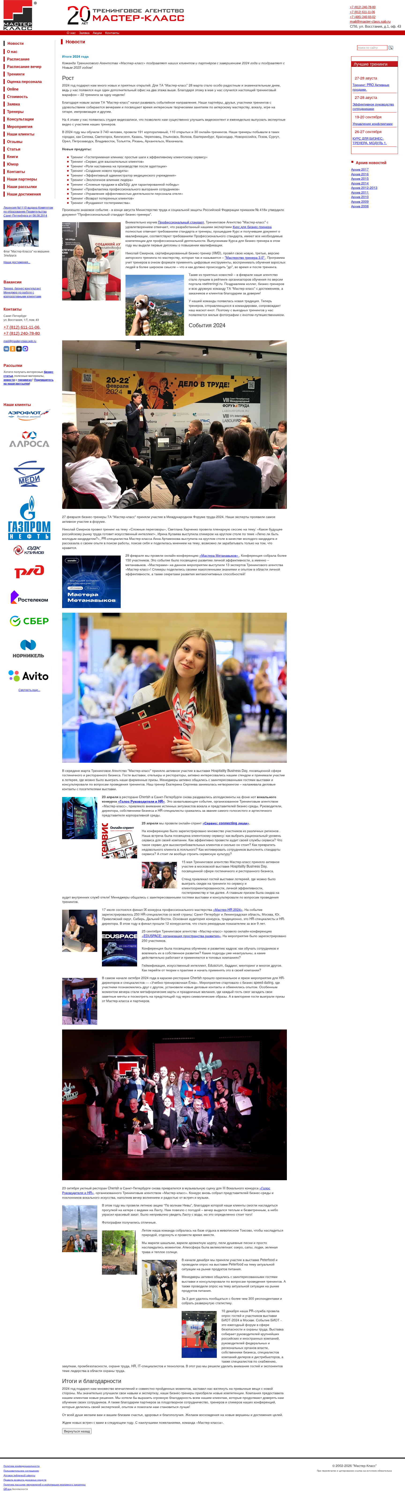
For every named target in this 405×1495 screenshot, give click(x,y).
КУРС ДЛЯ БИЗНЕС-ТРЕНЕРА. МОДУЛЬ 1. (369, 140)
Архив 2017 (360, 169)
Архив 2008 (360, 206)
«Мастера (207, 555)
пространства (194, 935)
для (244, 226)
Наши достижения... (17, 262)
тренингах (25, 380)
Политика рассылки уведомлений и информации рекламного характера (45, 1484)
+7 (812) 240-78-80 (362, 7)
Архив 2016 (360, 174)
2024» (238, 909)
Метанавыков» (227, 555)
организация (173, 935)
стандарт (197, 222)
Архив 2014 (360, 183)
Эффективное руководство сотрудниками (373, 106)
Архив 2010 (360, 196)
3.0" (262, 257)
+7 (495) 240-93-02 (362, 17)
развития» (213, 935)
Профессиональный (174, 222)
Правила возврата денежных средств (25, 1479)
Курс (237, 226)
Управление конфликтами (372, 123)
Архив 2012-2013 (364, 187)
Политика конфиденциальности (22, 1466)
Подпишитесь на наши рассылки (28, 382)
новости (9, 380)
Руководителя (73, 1192)
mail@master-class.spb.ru (370, 21)
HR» (90, 1192)
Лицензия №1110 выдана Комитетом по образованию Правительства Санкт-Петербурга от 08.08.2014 (28, 211)
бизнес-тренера (259, 226)
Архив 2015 (360, 178)
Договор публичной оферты (19, 1475)
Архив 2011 (360, 192)
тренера (252, 257)
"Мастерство (235, 257)
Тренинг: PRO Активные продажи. (370, 87)
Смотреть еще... (29, 690)
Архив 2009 (360, 201)
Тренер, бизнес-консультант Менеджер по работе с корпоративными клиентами (22, 292)
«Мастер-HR (223, 909)
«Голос (264, 1188)
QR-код (7, 1489)
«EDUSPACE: (152, 935)
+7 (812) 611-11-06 (362, 12)
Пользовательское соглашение (21, 1470)
